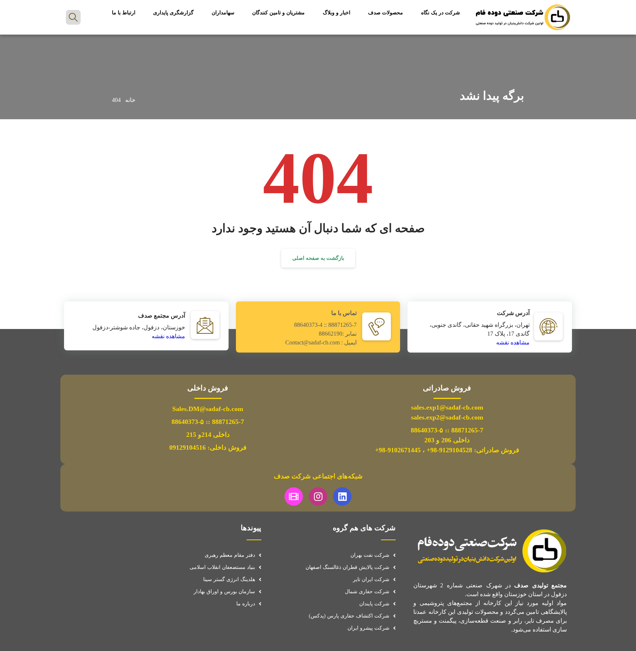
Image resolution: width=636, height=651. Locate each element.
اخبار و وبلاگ (336, 12)
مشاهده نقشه (513, 342)
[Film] (294, 496)
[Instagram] (318, 496)
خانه (130, 100)
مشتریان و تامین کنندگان (278, 12)
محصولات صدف (385, 12)
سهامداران (223, 12)
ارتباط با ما (123, 12)
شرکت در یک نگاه (440, 12)
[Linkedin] (342, 496)
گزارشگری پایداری (173, 12)
